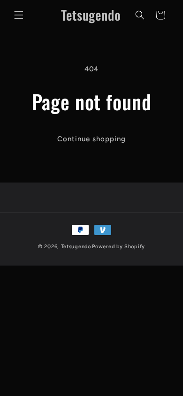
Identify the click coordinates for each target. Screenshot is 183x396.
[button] (18, 15)
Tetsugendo (76, 247)
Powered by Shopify (118, 247)
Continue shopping (91, 139)
